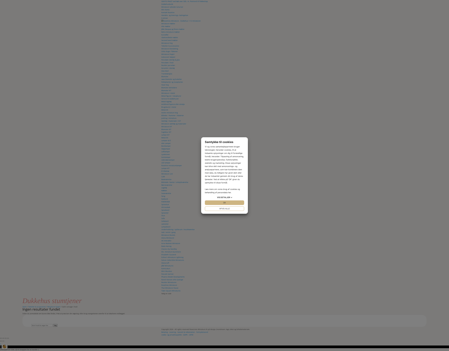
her (229, 192)
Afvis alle (224, 208)
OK (224, 202)
